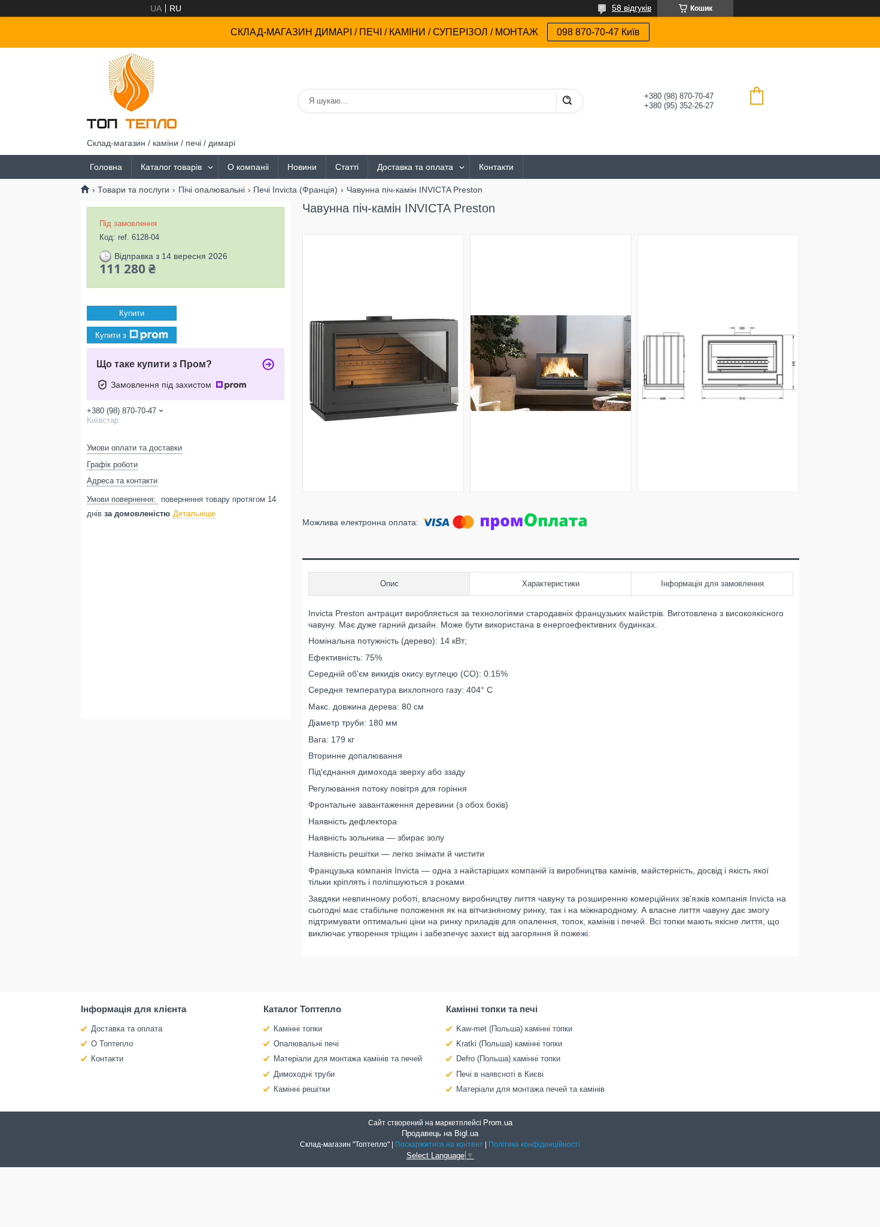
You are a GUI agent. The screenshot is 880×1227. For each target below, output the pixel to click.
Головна (106, 167)
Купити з (110, 335)
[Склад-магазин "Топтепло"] (132, 92)
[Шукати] (567, 101)
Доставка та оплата (415, 167)
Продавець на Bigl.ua (440, 1133)
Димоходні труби (304, 1074)
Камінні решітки (302, 1089)
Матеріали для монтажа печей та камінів (530, 1089)
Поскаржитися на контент (439, 1144)
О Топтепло (112, 1043)
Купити (131, 313)
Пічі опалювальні (211, 189)
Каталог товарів (171, 167)
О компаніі (248, 167)
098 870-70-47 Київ (598, 32)
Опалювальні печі (306, 1043)
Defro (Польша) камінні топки (508, 1058)
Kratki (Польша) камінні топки (509, 1043)
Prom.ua (497, 1122)
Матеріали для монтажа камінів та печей (348, 1058)
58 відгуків (631, 8)
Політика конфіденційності (534, 1144)
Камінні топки (298, 1028)
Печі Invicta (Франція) (295, 189)
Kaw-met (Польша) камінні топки (514, 1028)
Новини (302, 167)
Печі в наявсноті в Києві (500, 1074)
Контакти (496, 167)
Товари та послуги (133, 189)
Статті (347, 167)
